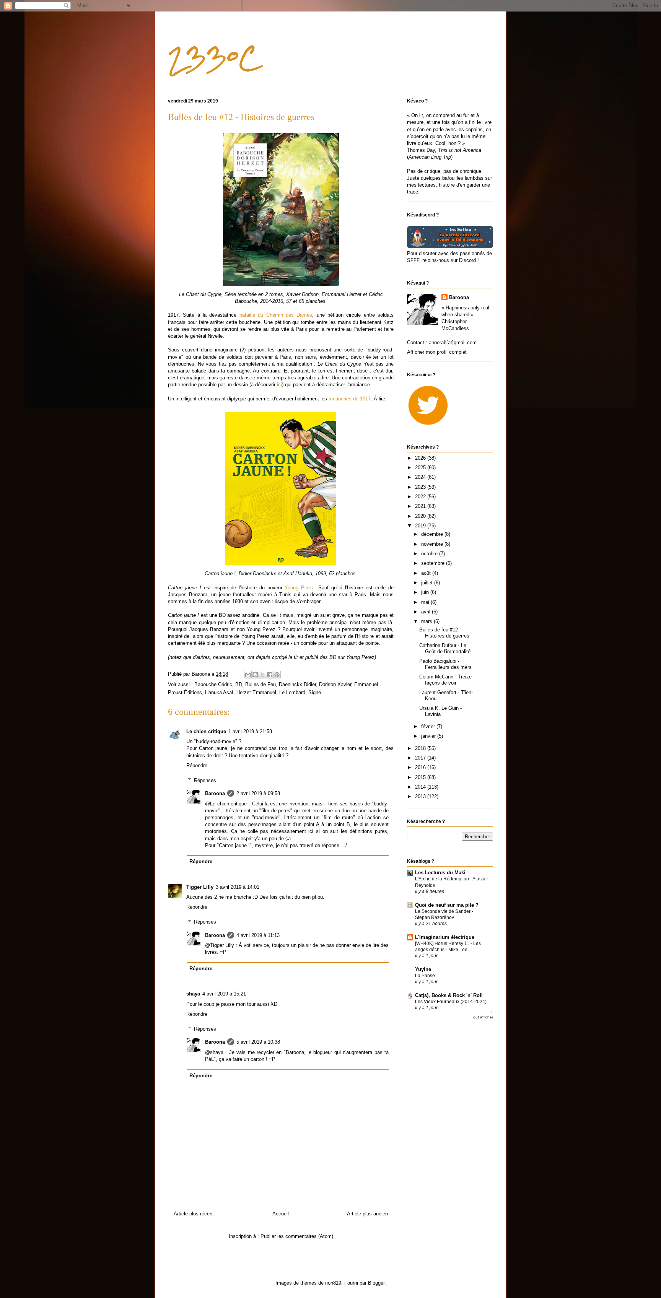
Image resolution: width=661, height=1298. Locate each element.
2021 (421, 506)
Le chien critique (206, 731)
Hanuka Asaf (219, 692)
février (428, 726)
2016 (421, 767)
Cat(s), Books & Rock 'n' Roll (449, 995)
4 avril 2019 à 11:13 (258, 935)
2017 (421, 758)
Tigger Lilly (199, 887)
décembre (432, 534)
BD (238, 684)
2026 (421, 458)
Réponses (205, 780)
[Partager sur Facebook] (270, 674)
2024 (421, 477)
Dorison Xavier (335, 684)
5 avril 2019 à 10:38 (258, 1042)
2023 (421, 487)
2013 (421, 796)
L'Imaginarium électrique (444, 937)
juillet (427, 583)
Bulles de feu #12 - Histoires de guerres (444, 633)
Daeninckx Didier (297, 684)
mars (427, 621)
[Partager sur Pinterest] (277, 674)
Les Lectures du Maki (440, 872)
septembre (433, 563)
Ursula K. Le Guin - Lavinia (440, 711)
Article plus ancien (367, 1214)
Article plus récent (194, 1214)
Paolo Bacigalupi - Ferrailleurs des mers (445, 664)
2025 (421, 467)
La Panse (425, 975)
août (426, 573)
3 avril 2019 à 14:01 (237, 887)
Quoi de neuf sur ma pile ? (447, 905)
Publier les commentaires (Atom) (296, 1236)
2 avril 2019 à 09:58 (258, 793)
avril (426, 612)
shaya (193, 994)
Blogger (376, 1283)
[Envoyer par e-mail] (248, 674)
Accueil (280, 1214)
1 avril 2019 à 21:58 (250, 731)
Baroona (215, 793)
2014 (421, 787)
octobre (430, 553)
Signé (314, 692)
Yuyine (423, 969)
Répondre (196, 765)
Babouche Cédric (213, 684)
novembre (432, 544)
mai (426, 602)
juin (425, 592)
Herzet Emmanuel (256, 692)
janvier (429, 736)
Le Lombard (292, 692)
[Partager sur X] (262, 674)
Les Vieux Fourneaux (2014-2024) (451, 1001)
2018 (421, 748)
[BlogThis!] (255, 674)
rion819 (333, 1283)
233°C (214, 58)
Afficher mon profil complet (437, 352)
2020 (421, 516)
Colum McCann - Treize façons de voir (445, 680)
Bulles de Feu (260, 684)
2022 (421, 496)
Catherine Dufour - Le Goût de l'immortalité (445, 648)
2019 (421, 526)
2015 (421, 777)
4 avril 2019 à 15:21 (224, 994)
